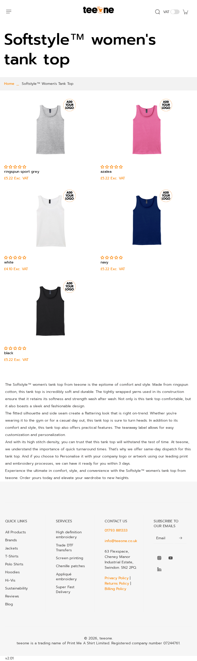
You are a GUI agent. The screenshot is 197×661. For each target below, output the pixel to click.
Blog (9, 604)
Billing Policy (115, 589)
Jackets (11, 548)
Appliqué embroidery (66, 577)
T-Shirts (11, 556)
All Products (15, 532)
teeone (106, 638)
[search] (157, 12)
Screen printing (69, 558)
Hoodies (12, 572)
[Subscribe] (180, 538)
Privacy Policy (117, 578)
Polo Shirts (14, 564)
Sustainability (16, 588)
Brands (11, 540)
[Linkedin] (159, 569)
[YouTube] (170, 558)
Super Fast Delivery (65, 589)
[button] (15, 167)
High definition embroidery (69, 535)
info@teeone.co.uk (121, 541)
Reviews (12, 596)
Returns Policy (117, 583)
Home (9, 83)
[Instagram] (159, 558)
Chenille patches (70, 565)
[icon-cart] (185, 12)
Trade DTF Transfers (64, 548)
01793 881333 (116, 530)
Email (160, 538)
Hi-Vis (10, 580)
